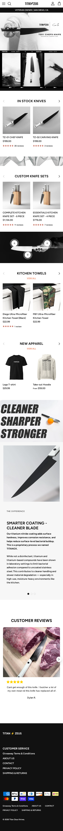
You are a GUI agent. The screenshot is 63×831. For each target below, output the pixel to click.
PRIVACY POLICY (12, 768)
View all (31, 278)
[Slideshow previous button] (4, 659)
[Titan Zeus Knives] (31, 3)
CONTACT (8, 763)
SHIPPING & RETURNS (15, 773)
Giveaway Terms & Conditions (19, 753)
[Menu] (3, 3)
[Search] (11, 3)
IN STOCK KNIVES (31, 101)
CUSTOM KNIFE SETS (31, 176)
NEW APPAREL (31, 343)
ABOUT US (8, 758)
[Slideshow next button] (59, 659)
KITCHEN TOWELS (31, 273)
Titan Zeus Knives (16, 819)
